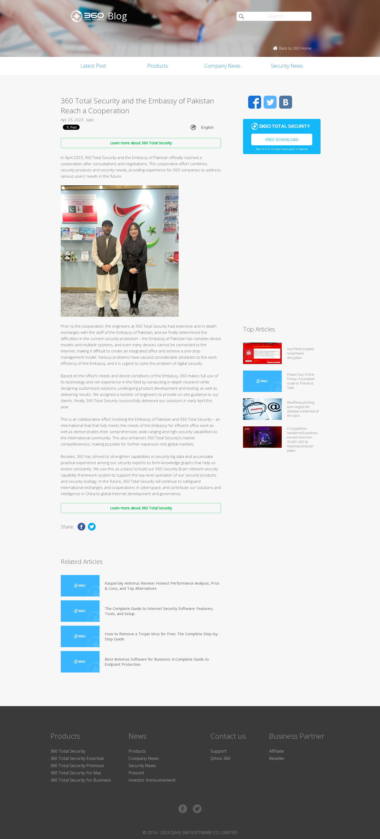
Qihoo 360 (220, 758)
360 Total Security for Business (80, 780)
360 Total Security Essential (77, 758)
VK (285, 102)
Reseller (277, 758)
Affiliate (276, 751)
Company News (222, 65)
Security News (287, 65)
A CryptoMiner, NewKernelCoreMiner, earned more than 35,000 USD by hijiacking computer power (302, 439)
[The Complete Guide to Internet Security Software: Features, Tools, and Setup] (80, 611)
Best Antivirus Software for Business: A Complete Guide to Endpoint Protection (157, 661)
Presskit (136, 773)
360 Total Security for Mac (75, 773)
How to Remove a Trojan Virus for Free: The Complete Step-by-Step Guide (162, 636)
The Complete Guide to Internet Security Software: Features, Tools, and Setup (159, 611)
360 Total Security (67, 751)
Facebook (254, 102)
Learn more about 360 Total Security (141, 142)
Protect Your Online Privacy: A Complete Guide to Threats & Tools (301, 381)
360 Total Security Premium (77, 765)
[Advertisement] (282, 242)
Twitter (270, 102)
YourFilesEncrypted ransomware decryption (300, 353)
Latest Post (93, 65)
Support (218, 751)
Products (157, 65)
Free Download (281, 139)
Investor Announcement (152, 780)
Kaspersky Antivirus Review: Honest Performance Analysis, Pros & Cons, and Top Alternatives (162, 585)
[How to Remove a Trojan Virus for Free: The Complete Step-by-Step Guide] (80, 636)
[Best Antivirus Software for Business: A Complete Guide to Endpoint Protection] (80, 661)
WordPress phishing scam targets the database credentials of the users (302, 409)
